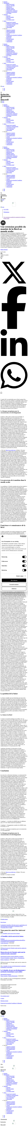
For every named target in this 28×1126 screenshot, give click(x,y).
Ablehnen (14, 588)
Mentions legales (4, 1000)
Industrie (15, 940)
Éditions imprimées (10, 31)
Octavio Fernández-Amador (7, 958)
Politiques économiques (11, 12)
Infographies (9, 27)
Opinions (5, 14)
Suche (2, 1067)
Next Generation (10, 26)
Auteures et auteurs (10, 30)
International (9, 6)
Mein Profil (3, 1069)
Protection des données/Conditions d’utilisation (11, 1003)
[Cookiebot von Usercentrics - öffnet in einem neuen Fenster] (20, 536)
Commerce (12, 956)
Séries (4, 21)
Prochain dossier (10, 39)
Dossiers (5, 1)
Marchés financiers (10, 9)
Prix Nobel (8, 13)
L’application (9, 40)
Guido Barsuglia (4, 943)
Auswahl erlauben (14, 584)
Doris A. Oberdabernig (19, 958)
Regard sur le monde (11, 22)
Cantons (8, 956)
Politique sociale (10, 8)
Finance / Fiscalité (10, 5)
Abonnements (6, 96)
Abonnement (9, 41)
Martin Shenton (4, 249)
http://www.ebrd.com (11, 450)
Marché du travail (10, 4)
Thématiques (6, 3)
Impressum (8, 37)
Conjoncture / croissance (11, 10)
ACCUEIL (6, 209)
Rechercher (5, 94)
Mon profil (5, 99)
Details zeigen (19, 576)
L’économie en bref (10, 24)
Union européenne (10, 941)
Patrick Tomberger (5, 959)
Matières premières (19, 956)
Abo (2, 1064)
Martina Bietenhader (12, 976)
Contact (8, 33)
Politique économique (3, 939)
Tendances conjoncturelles (12, 23)
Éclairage (8, 18)
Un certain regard (10, 19)
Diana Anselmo (4, 976)
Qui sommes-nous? (10, 32)
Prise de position (10, 17)
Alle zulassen (14, 580)
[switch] (24, 561)
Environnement (9, 940)
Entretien (8, 15)
